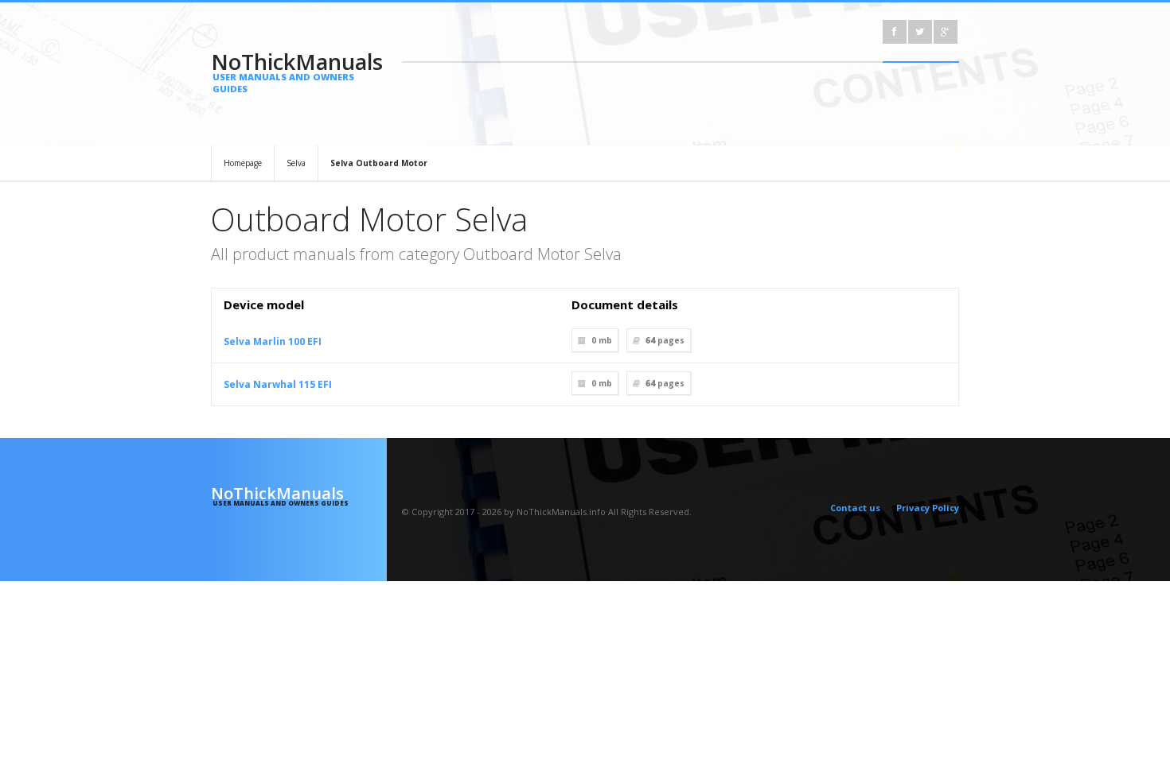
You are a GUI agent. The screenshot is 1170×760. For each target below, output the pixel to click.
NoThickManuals (297, 71)
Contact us (855, 508)
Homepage (243, 163)
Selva (296, 163)
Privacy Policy (927, 508)
